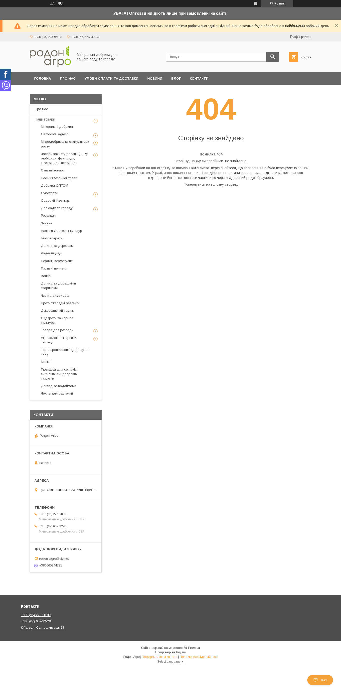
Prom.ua (194, 648)
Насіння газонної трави (59, 178)
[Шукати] (272, 57)
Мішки (45, 362)
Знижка (46, 223)
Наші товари (45, 119)
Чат (324, 680)
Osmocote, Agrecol (55, 134)
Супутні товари (53, 170)
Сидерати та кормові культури (57, 320)
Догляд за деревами (57, 246)
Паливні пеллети (54, 268)
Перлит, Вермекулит (56, 261)
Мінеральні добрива (57, 127)
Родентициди (51, 253)
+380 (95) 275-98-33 (36, 615)
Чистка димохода (55, 295)
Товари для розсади (57, 330)
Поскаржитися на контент (159, 657)
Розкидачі (48, 215)
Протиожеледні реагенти (60, 303)
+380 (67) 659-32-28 (36, 621)
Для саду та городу (57, 208)
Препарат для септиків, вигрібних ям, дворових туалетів (59, 374)
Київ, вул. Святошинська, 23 (42, 627)
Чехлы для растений (57, 393)
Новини (154, 78)
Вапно (46, 276)
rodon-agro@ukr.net (54, 558)
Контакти (199, 78)
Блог (176, 78)
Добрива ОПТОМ (54, 185)
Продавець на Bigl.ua (170, 652)
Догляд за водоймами (58, 386)
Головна (42, 78)
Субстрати (49, 193)
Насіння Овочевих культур (61, 231)
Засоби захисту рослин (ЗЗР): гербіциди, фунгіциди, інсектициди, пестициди (64, 158)
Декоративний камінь (57, 310)
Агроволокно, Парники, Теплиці (59, 340)
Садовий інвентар (55, 200)
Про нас (68, 78)
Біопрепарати (51, 238)
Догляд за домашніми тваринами (58, 285)
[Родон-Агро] (50, 66)
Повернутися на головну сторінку (211, 184)
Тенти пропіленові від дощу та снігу (65, 352)
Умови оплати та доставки (111, 78)
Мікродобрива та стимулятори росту (65, 144)
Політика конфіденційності (199, 657)
